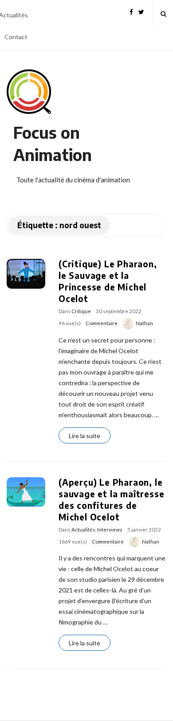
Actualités (83, 529)
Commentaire (102, 323)
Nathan (144, 323)
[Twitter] (141, 11)
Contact (16, 36)
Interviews (109, 529)
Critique (81, 311)
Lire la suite (84, 435)
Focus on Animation (52, 143)
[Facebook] (131, 11)
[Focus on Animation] (29, 91)
